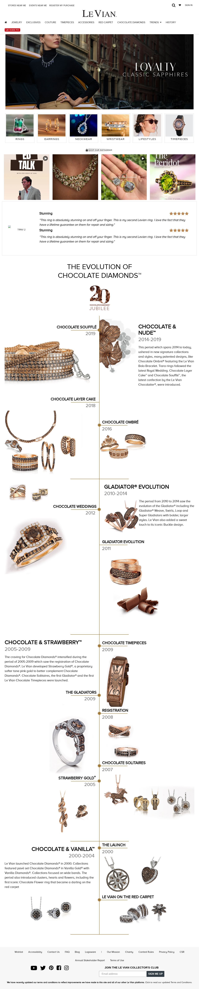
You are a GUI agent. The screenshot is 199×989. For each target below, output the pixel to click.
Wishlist (19, 952)
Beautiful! (46, 213)
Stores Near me (16, 5)
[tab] (20, 128)
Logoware (90, 952)
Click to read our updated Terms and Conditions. (168, 982)
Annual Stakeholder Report (90, 960)
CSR (182, 952)
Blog (77, 952)
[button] (10, 69)
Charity (129, 952)
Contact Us (53, 952)
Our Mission (113, 952)
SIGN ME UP (155, 974)
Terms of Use (117, 960)
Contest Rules (146, 952)
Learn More (27, 177)
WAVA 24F (21, 229)
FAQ (67, 952)
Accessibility (35, 952)
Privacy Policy (166, 952)
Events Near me (37, 5)
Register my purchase (62, 5)
